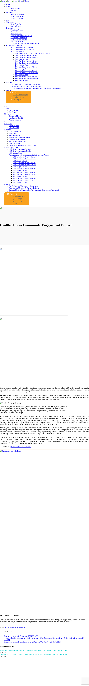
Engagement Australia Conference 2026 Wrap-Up (21, 636)
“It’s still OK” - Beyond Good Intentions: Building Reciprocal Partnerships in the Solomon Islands (33, 654)
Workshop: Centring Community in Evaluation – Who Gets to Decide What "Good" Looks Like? (33, 650)
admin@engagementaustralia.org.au (17, 627)
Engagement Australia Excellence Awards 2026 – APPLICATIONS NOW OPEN (32, 642)
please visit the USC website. (20, 447)
